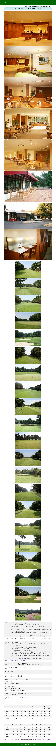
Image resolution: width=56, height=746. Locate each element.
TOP (4, 2)
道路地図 (13, 661)
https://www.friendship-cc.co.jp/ (19, 697)
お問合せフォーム (41, 739)
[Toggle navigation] (51, 2)
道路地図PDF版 (21, 661)
